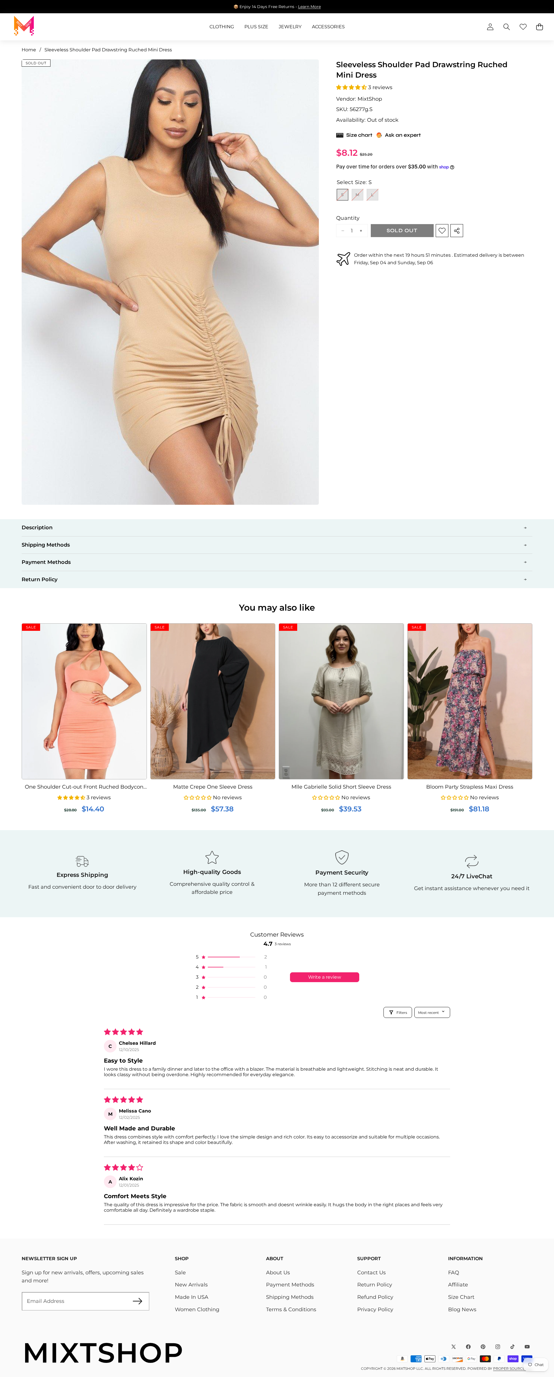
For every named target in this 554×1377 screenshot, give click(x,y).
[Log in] (490, 26)
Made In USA (191, 1297)
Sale (180, 1272)
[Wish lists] (522, 26)
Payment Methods (290, 1285)
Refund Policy (375, 1297)
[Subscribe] (137, 1301)
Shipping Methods (290, 1297)
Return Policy (374, 1285)
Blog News (462, 1309)
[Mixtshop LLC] (24, 26)
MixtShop (370, 99)
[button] (531, 7)
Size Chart (461, 1297)
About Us (278, 1272)
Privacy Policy (375, 1309)
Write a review (324, 977)
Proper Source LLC (512, 1368)
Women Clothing (197, 1309)
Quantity (348, 218)
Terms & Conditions (291, 1309)
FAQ (453, 1272)
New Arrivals (191, 1285)
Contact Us (371, 1272)
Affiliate (458, 1285)
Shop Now (316, 6)
